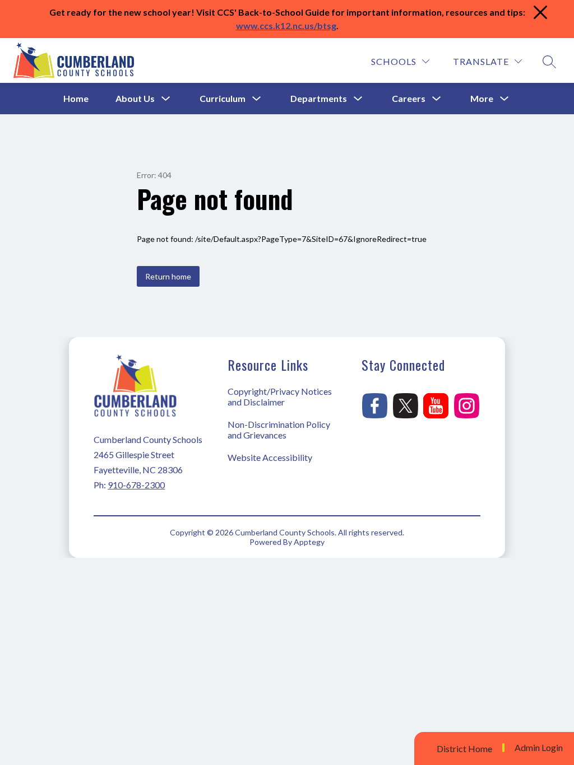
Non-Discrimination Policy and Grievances (279, 429)
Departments (318, 98)
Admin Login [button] (539, 747)
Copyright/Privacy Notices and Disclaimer (280, 396)
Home (76, 98)
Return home (168, 276)
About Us (135, 98)
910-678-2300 (136, 484)
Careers (408, 98)
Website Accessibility (270, 457)
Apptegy (309, 542)
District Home (464, 748)
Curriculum (223, 98)
